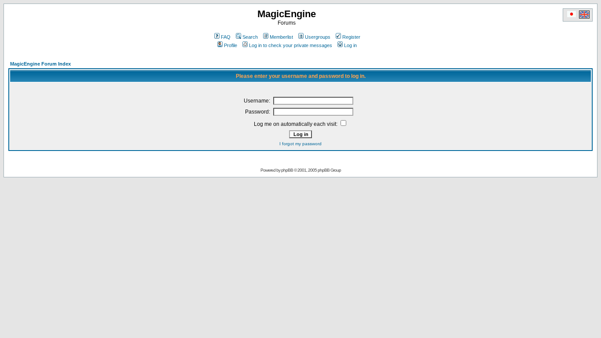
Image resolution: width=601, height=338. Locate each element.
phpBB (287, 170)
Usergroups (317, 37)
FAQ (226, 37)
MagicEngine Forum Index (40, 63)
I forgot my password (300, 143)
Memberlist (281, 37)
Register (351, 37)
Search (250, 37)
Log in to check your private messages (290, 45)
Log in (350, 45)
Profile (230, 45)
